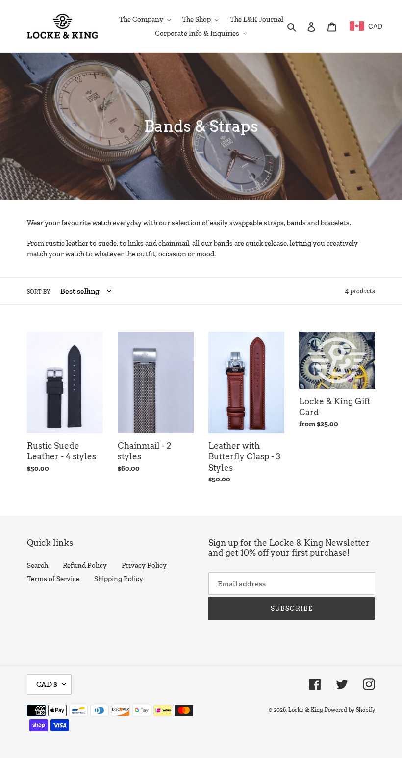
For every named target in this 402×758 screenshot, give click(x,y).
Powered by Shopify (350, 710)
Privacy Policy (144, 565)
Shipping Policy (118, 578)
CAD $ (46, 684)
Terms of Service (53, 578)
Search (37, 565)
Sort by (38, 291)
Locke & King (305, 710)
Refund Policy (85, 565)
